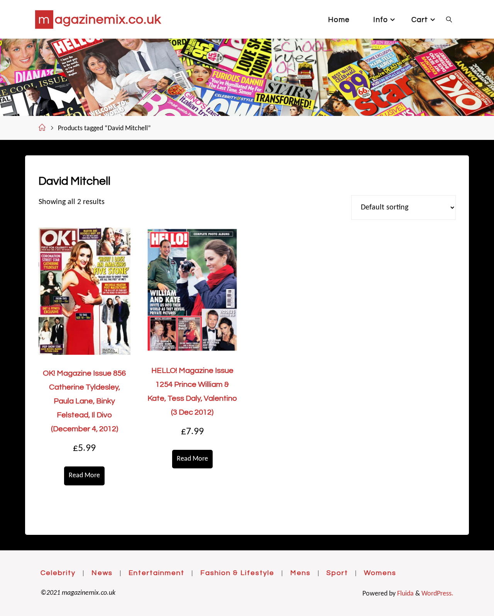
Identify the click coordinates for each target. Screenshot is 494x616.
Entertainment (156, 573)
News (102, 573)
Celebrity (58, 573)
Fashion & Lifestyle (237, 573)
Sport (337, 573)
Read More (84, 475)
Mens (300, 573)
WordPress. (437, 593)
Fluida (405, 593)
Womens (380, 573)
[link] (449, 19)
